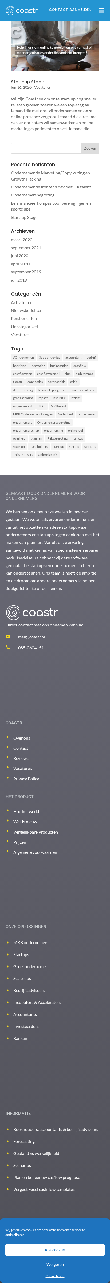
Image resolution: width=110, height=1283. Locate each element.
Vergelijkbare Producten (35, 831)
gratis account (23, 398)
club (68, 374)
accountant (73, 357)
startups (90, 447)
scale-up (19, 447)
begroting (38, 366)
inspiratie (59, 398)
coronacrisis (56, 382)
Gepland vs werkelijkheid (36, 1153)
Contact (58, 9)
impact (43, 398)
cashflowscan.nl (48, 374)
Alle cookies (55, 1249)
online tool (75, 430)
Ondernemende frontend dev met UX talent (51, 186)
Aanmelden (80, 9)
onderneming (53, 430)
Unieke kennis (47, 455)
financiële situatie (82, 390)
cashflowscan (22, 374)
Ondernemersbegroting (32, 194)
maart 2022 (21, 239)
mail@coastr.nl (31, 636)
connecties (35, 382)
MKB (42, 406)
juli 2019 (19, 279)
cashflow (79, 366)
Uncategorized (24, 326)
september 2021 (26, 247)
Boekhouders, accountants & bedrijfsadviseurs (55, 1129)
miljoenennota (23, 406)
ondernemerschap (26, 430)
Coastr (17, 382)
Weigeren (55, 1264)
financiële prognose (51, 390)
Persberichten (24, 318)
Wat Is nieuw (25, 821)
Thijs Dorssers (23, 455)
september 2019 (26, 271)
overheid (19, 438)
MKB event (58, 406)
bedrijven (19, 366)
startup (74, 447)
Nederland (65, 414)
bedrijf (91, 357)
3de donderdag (49, 357)
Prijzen (19, 842)
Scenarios (22, 1165)
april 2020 (20, 263)
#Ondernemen (23, 357)
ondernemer (87, 414)
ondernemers (22, 422)
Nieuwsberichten (26, 310)
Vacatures (42, 87)
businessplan (59, 366)
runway (78, 438)
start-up (58, 447)
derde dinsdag (23, 390)
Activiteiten (22, 302)
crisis (73, 382)
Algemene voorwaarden (35, 852)
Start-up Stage (27, 82)
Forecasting (24, 1141)
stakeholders (39, 447)
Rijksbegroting (57, 438)
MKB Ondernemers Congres (33, 414)
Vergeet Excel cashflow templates (44, 1189)
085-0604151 (31, 647)
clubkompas (84, 374)
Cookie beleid (55, 1276)
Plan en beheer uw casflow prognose (46, 1177)
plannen (36, 438)
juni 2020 (19, 255)
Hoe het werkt (26, 811)
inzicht (75, 398)
